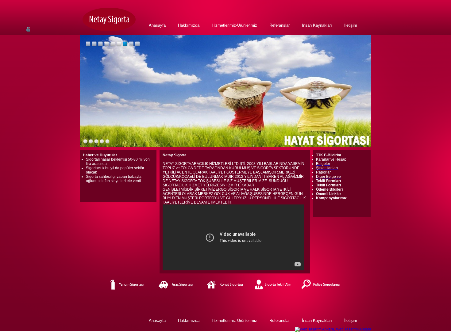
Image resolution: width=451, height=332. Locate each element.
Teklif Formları (328, 185)
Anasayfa (157, 25)
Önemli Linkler (328, 194)
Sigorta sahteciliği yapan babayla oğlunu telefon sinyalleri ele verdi (113, 178)
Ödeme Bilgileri (329, 189)
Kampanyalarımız (331, 198)
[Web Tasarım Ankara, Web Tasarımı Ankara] (333, 329)
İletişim (350, 25)
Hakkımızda (188, 25)
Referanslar (279, 25)
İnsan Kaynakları (317, 25)
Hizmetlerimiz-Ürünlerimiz (234, 25)
